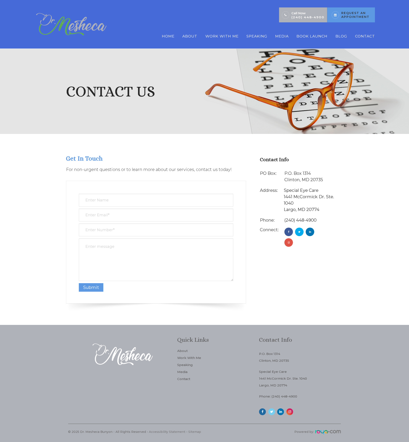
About (189, 36)
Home (168, 36)
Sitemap (194, 432)
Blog (341, 36)
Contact (365, 36)
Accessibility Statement (167, 432)
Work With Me (222, 36)
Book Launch (312, 36)
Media (282, 36)
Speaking (256, 36)
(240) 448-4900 (307, 17)
